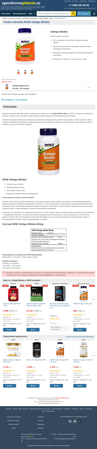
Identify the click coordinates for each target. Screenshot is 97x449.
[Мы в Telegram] (73, 421)
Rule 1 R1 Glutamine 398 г (36, 360)
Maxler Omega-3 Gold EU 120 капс (83, 361)
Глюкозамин (50, 411)
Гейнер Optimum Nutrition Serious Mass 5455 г (36, 305)
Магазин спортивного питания (11, 18)
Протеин (8, 409)
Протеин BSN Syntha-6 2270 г (12, 305)
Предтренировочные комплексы (40, 409)
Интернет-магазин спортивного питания (48, 398)
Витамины (75, 409)
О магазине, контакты (71, 1)
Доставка (83, 1)
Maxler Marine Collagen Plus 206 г (12, 361)
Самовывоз (92, 1)
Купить (9, 329)
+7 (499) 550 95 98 (79, 5)
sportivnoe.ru (21, 3)
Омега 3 (82, 409)
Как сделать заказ (13, 420)
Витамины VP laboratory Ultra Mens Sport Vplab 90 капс (60, 306)
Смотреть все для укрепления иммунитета (80, 336)
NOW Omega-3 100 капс (82, 304)
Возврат (40, 428)
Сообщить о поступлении (15, 99)
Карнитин (67, 409)
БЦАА (20, 409)
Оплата (40, 420)
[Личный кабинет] (94, 13)
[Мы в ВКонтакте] (69, 421)
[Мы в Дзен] (78, 421)
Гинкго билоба (43, 18)
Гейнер (15, 409)
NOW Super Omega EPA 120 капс (59, 361)
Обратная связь (13, 424)
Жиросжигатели (58, 409)
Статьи (13, 428)
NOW (50, 18)
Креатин (25, 409)
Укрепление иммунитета (30, 18)
